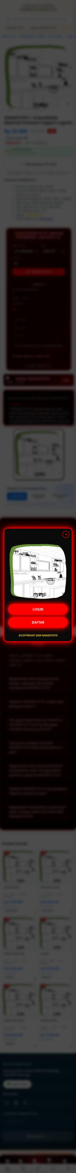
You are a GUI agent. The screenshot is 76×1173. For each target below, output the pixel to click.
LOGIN (38, 610)
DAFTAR (38, 624)
